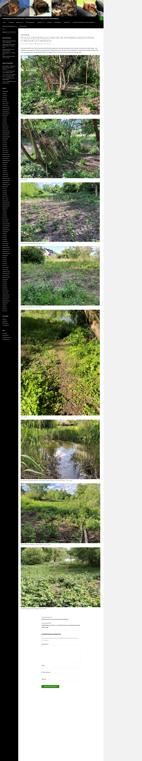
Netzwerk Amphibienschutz (9, 26)
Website (43, 679)
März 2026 (4, 101)
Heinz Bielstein (5, 66)
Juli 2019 (4, 257)
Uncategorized (25, 35)
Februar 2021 (5, 219)
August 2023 (5, 162)
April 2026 (4, 99)
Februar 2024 (5, 150)
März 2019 (4, 265)
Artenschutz (40, 22)
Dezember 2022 (5, 178)
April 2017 (4, 308)
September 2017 (6, 300)
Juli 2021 (4, 210)
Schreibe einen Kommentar (43, 43)
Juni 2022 (4, 190)
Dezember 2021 (5, 202)
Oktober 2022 (5, 182)
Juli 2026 (4, 93)
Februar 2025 (5, 127)
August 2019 (5, 255)
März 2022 (4, 196)
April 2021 (4, 215)
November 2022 (6, 180)
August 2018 (5, 279)
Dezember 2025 (5, 107)
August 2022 (5, 186)
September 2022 (6, 184)
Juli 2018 (4, 281)
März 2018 (4, 289)
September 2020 (6, 229)
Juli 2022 (4, 188)
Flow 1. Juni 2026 (23, 26)
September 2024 (6, 136)
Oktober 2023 (5, 158)
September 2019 (6, 253)
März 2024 (4, 148)
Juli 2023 (4, 164)
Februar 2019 (5, 267)
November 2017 (6, 297)
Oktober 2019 (5, 251)
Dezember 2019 (5, 247)
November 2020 (6, 225)
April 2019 (4, 263)
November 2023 (6, 156)
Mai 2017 (4, 306)
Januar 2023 (5, 176)
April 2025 (4, 123)
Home (3, 22)
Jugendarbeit (57, 22)
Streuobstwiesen (30, 22)
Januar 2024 (5, 152)
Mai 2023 (4, 168)
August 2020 (5, 231)
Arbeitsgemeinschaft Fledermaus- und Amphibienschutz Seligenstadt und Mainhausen (30, 18)
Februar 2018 (5, 291)
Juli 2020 (4, 233)
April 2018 (4, 287)
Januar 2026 (5, 105)
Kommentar (45, 644)
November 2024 (6, 132)
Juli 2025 (4, 117)
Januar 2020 (5, 245)
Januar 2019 (5, 269)
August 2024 (5, 138)
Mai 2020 (4, 237)
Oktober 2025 (5, 111)
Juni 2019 (4, 259)
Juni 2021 (4, 212)
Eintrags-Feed (5, 335)
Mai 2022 (4, 192)
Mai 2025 (4, 121)
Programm (11, 22)
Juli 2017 (4, 304)
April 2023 (4, 170)
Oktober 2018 (5, 275)
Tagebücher (66, 22)
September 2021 (6, 206)
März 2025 (4, 125)
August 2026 (5, 91)
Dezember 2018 (5, 271)
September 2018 (6, 277)
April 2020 (4, 239)
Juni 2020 (4, 235)
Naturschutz (19, 22)
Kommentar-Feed (6, 337)
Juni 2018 (4, 283)
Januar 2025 (5, 128)
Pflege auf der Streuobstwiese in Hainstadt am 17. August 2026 (8, 46)
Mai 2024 (4, 144)
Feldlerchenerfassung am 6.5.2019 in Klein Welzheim (55, 618)
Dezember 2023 (5, 154)
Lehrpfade (49, 22)
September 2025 (6, 113)
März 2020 (4, 241)
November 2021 (6, 204)
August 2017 (5, 302)
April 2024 (4, 146)
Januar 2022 (5, 200)
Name (43, 665)
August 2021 (5, 208)
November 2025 (6, 109)
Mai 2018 (4, 285)
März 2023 (4, 172)
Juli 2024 (4, 140)
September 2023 (6, 160)
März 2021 (4, 217)
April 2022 (4, 194)
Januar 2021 (5, 221)
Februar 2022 (5, 198)
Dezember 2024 (5, 130)
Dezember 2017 (5, 295)
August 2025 (5, 115)
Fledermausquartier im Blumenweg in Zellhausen (9, 67)
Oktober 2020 (5, 227)
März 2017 (4, 310)
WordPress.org (5, 339)
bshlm (32, 43)
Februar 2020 (5, 243)
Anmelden (4, 333)
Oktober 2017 (5, 298)
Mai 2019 (4, 261)
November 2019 (6, 249)
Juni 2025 (4, 119)
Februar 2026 (5, 103)
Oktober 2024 (5, 134)
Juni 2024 (4, 142)
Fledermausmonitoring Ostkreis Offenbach (83, 22)
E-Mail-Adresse (45, 672)
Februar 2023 (5, 174)
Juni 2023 (4, 166)
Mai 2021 (4, 213)
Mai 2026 (4, 97)
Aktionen (4, 319)
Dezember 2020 (5, 223)
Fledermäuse (5, 323)
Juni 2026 (4, 95)
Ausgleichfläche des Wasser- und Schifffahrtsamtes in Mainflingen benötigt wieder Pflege (60, 625)
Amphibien (4, 321)
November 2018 (6, 273)
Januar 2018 (5, 293)
